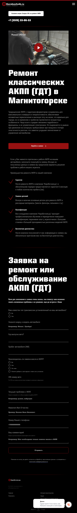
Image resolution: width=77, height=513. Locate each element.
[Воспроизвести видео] (38, 47)
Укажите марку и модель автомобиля (24, 322)
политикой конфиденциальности (38, 461)
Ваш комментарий (16, 433)
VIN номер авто (14, 377)
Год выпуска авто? (16, 335)
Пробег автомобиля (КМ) (18, 347)
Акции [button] (42, 496)
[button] (26, 13)
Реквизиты (11, 496)
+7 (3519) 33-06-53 (19, 20)
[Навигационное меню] (73, 4)
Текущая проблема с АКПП (19, 392)
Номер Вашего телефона (18, 420)
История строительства (47, 493)
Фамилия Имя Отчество (18, 408)
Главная (10, 493)
